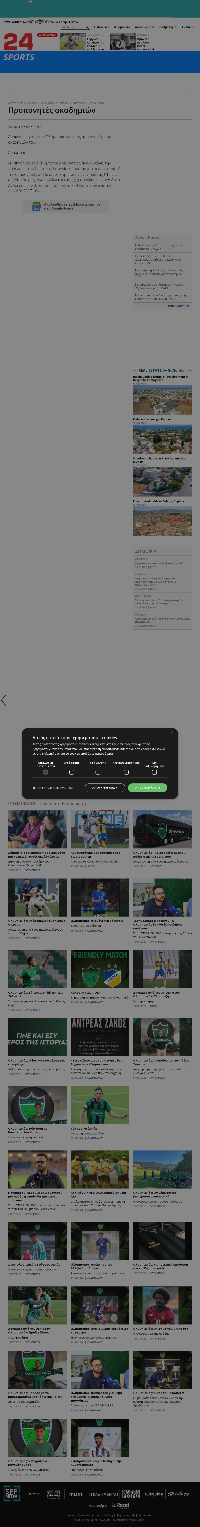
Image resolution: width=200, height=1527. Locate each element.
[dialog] (100, 763)
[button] (53, 787)
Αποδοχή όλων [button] (147, 787)
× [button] (171, 732)
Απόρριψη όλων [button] (105, 787)
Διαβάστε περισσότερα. (97, 754)
